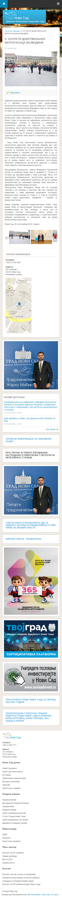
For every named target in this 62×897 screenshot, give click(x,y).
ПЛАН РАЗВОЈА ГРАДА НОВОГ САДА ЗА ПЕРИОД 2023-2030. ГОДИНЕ (31, 700)
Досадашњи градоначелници (15, 803)
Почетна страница (12, 31)
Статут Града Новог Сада (14, 816)
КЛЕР (4, 835)
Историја (6, 775)
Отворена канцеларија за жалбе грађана (21, 878)
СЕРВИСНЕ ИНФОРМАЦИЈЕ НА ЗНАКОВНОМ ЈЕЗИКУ (28, 440)
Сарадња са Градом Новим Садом (18, 881)
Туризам (6, 785)
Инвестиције (9, 829)
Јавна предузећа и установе (15, 820)
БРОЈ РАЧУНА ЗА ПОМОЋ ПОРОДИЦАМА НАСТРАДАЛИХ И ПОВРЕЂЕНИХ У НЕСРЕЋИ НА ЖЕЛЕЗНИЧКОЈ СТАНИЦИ (30, 455)
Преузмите (15, 93)
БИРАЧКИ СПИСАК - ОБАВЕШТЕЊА (23, 539)
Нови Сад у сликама (11, 788)
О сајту (55, 895)
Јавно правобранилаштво (14, 813)
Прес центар (9, 847)
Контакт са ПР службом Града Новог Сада (21, 884)
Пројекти (6, 838)
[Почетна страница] (24, 24)
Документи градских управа (14, 823)
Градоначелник (9, 800)
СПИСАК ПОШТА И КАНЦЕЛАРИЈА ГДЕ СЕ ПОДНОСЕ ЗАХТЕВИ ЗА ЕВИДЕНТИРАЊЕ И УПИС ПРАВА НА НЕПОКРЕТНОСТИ (31, 525)
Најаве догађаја (14, 397)
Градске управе (9, 810)
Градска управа (11, 794)
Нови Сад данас (11, 762)
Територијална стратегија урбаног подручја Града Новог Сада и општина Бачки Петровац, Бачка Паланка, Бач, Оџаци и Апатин (28, 717)
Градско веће (8, 806)
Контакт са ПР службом (13, 853)
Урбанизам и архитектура (14, 778)
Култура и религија (11, 781)
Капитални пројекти (11, 841)
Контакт (6, 868)
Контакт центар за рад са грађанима (19, 874)
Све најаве (51, 429)
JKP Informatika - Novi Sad (38, 895)
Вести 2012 (7, 859)
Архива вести (8, 863)
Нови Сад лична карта (12, 772)
